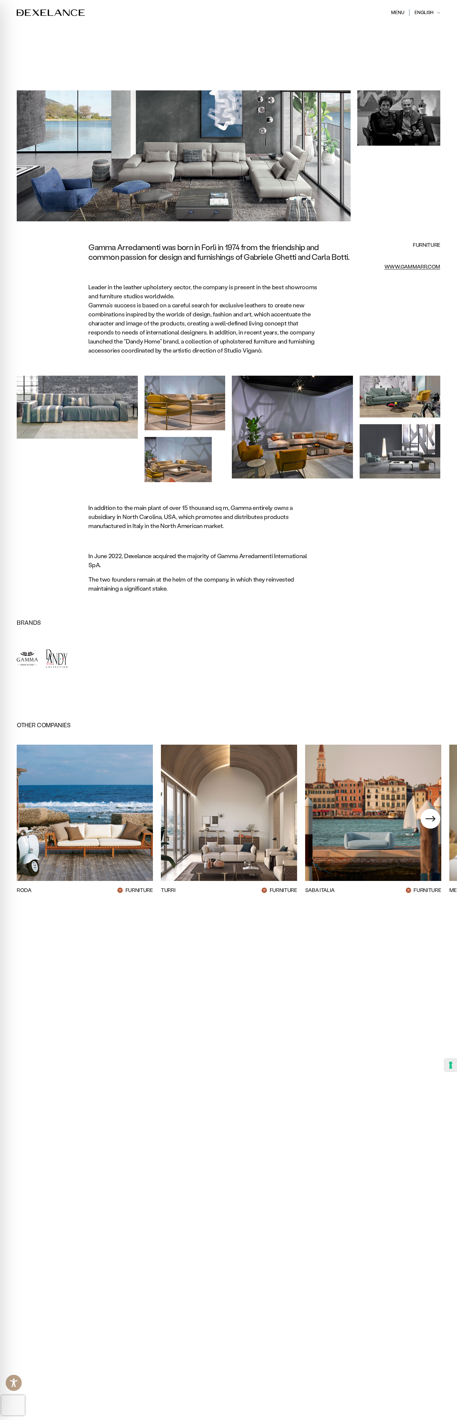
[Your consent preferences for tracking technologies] (450, 1065)
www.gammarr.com (412, 267)
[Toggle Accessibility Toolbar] (13, 1383)
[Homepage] (51, 12)
